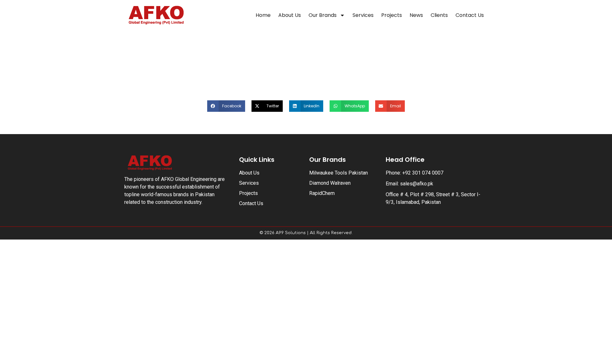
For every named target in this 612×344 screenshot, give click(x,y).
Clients (439, 15)
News (416, 15)
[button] (226, 106)
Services (363, 15)
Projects (391, 15)
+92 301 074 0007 (422, 173)
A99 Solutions (291, 233)
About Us (289, 15)
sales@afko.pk (416, 184)
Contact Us (469, 15)
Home (263, 15)
